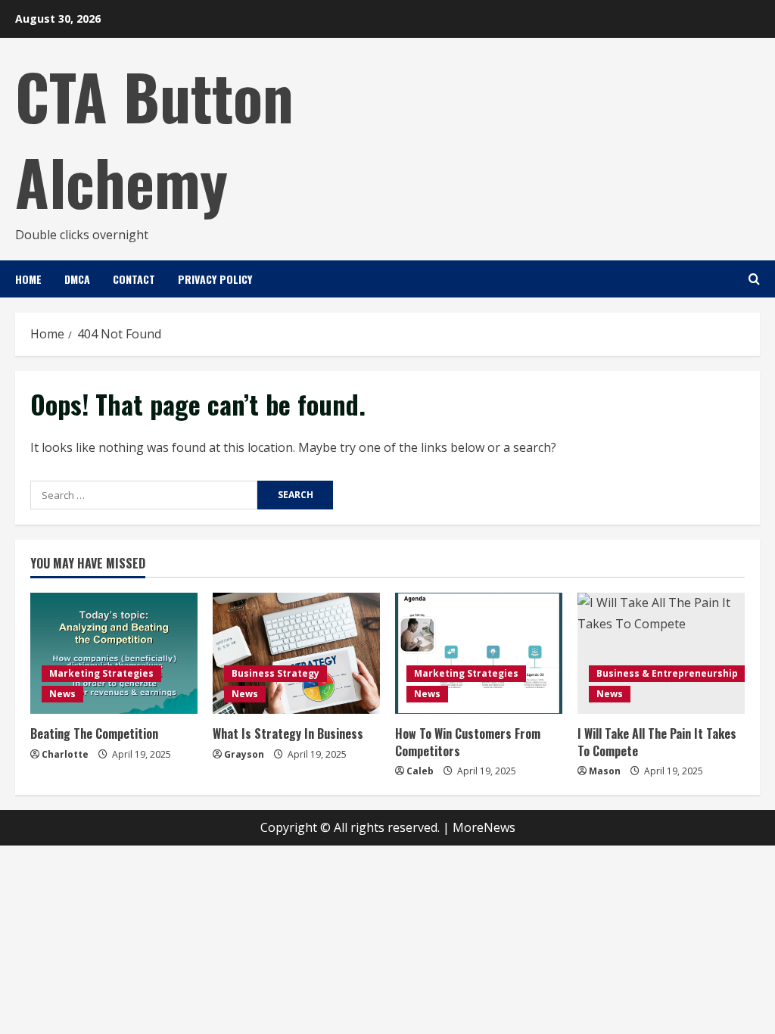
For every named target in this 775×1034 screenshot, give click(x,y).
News (62, 693)
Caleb (420, 771)
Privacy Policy (215, 279)
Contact (134, 279)
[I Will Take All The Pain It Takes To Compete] (661, 653)
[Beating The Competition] (114, 653)
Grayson (244, 754)
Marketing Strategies (101, 673)
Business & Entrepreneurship (667, 673)
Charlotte (65, 754)
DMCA (77, 279)
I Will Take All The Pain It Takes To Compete (656, 741)
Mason (605, 771)
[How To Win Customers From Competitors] (478, 653)
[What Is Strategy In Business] (296, 653)
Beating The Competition (94, 733)
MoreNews (484, 827)
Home (28, 279)
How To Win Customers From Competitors (467, 741)
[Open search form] (754, 279)
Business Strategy (275, 673)
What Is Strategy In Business (288, 733)
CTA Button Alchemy (154, 138)
